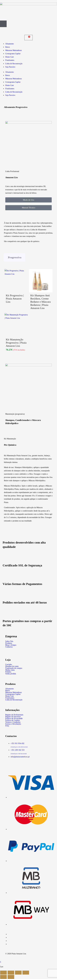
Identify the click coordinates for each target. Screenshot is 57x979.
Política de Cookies (12, 720)
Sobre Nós (9, 641)
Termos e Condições (12, 722)
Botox (7, 47)
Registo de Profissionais (14, 715)
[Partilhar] (18, 972)
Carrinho (8, 664)
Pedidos (8, 672)
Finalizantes (9, 60)
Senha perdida (10, 674)
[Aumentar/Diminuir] (3, 972)
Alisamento (9, 44)
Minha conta (10, 670)
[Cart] (28, 37)
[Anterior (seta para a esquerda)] (3, 977)
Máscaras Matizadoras (13, 50)
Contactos (9, 647)
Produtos (8, 643)
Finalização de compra (13, 668)
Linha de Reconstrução (13, 64)
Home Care (9, 57)
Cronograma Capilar (13, 54)
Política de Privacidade (14, 718)
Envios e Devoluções (13, 724)
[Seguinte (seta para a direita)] (10, 977)
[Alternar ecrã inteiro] (10, 972)
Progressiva (14, 257)
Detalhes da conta (11, 666)
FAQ (7, 726)
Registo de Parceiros (13, 717)
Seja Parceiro (10, 67)
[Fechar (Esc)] (25, 972)
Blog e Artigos (10, 645)
